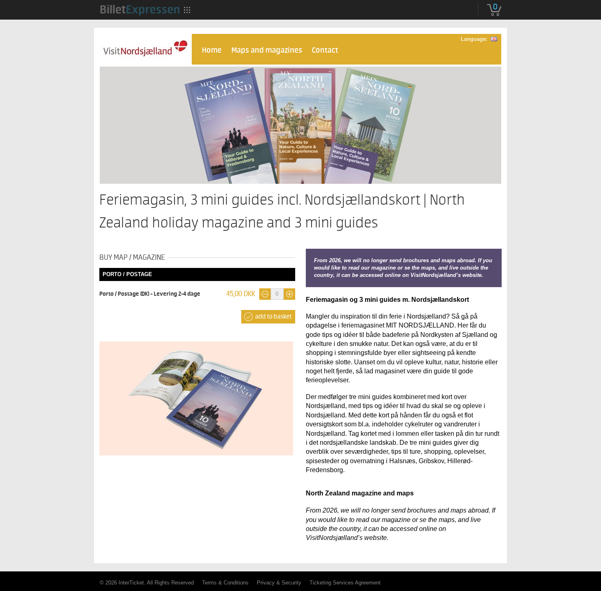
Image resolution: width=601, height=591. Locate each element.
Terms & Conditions (225, 583)
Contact (325, 50)
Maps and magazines (266, 50)
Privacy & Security (279, 583)
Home (212, 50)
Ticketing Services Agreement (345, 583)
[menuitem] (140, 9)
